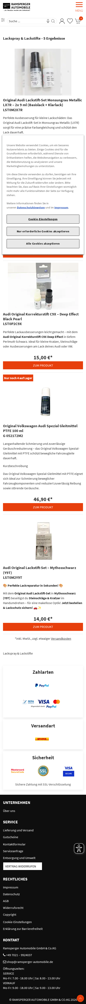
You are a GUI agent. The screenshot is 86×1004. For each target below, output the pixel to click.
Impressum (61, 207)
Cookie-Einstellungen (43, 219)
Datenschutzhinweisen (31, 207)
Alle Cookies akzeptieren (43, 243)
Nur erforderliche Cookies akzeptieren (43, 231)
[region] (43, 194)
